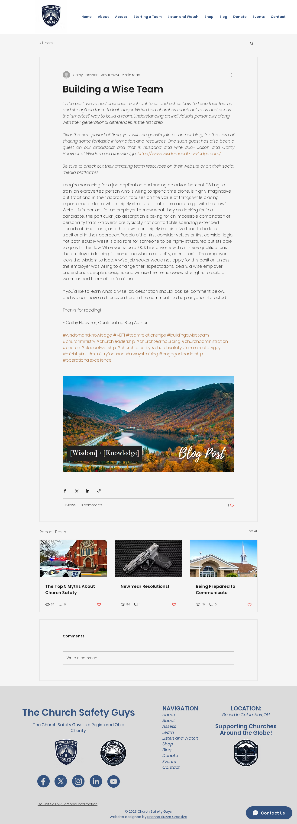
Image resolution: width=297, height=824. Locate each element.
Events (169, 761)
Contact (171, 767)
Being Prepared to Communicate (215, 589)
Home (168, 715)
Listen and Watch (180, 738)
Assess (169, 726)
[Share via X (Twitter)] (76, 491)
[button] (251, 43)
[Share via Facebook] (65, 491)
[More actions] (231, 75)
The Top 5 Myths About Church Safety (70, 589)
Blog (166, 750)
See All (252, 531)
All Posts (46, 43)
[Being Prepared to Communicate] (223, 558)
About (168, 720)
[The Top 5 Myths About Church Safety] (73, 558)
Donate (170, 755)
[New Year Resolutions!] (148, 558)
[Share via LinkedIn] (87, 491)
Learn (168, 732)
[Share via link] (99, 491)
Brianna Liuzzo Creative (167, 816)
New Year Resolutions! (145, 586)
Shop (167, 744)
